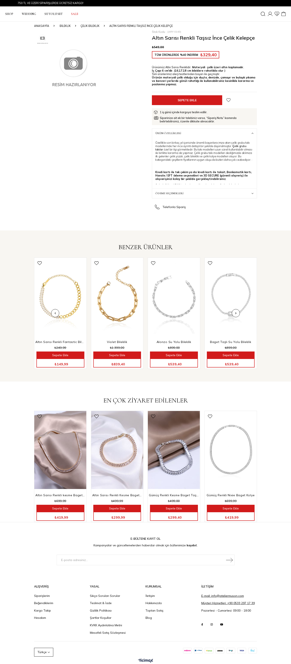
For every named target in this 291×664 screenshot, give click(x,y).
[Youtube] (221, 624)
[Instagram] (211, 624)
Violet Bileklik (117, 342)
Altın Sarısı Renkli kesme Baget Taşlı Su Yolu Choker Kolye (60, 495)
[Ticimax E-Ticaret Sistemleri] (145, 661)
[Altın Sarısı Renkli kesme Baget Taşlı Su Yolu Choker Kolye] (60, 450)
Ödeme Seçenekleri (169, 193)
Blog (149, 618)
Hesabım (40, 618)
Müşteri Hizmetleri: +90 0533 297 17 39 (228, 603)
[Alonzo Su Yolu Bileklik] (174, 297)
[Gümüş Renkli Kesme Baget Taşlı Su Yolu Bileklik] (174, 450)
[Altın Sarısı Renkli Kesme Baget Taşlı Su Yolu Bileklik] (117, 450)
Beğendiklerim (43, 603)
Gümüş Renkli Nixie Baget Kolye (231, 495)
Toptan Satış (154, 610)
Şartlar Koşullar (100, 618)
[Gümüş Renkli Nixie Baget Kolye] (231, 450)
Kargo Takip (42, 610)
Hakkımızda (154, 603)
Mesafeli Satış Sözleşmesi (108, 633)
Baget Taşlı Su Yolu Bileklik (230, 342)
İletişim (150, 596)
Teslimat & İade (101, 603)
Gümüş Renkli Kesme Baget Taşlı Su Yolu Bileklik (174, 495)
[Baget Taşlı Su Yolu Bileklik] (231, 297)
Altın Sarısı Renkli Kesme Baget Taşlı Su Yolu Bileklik (117, 495)
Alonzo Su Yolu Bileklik (174, 342)
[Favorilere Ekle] (228, 100)
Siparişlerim (42, 596)
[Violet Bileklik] (117, 297)
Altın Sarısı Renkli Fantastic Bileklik (60, 342)
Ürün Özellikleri (168, 133)
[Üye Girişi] (270, 14)
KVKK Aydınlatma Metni (106, 625)
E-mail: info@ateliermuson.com (222, 596)
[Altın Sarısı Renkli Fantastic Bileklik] (60, 297)
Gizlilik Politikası (101, 610)
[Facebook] (202, 624)
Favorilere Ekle (39, 263)
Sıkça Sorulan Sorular (105, 596)
